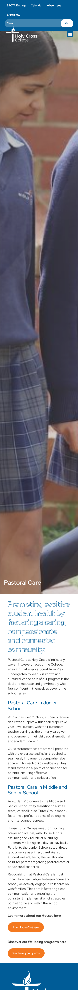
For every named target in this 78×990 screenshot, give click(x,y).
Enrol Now (13, 14)
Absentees (54, 5)
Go (67, 23)
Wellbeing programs (26, 953)
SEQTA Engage (16, 5)
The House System (25, 927)
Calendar (37, 5)
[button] (70, 34)
